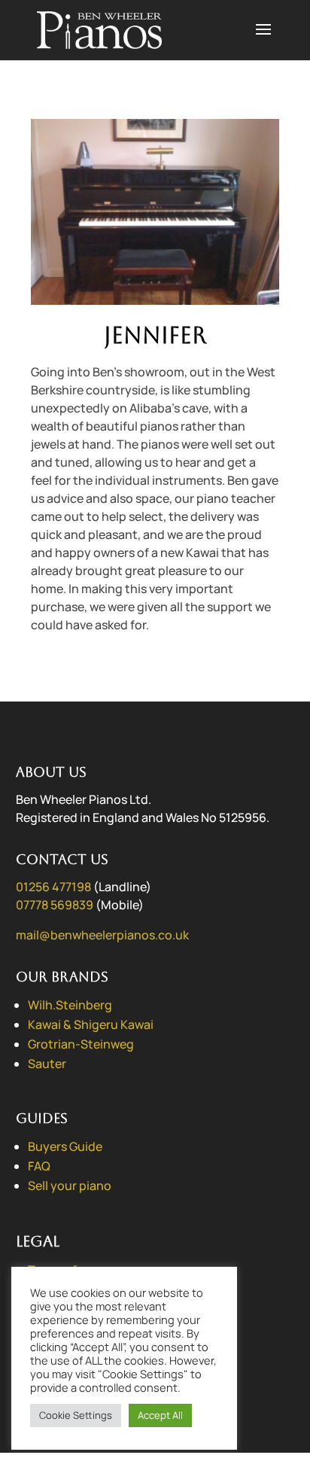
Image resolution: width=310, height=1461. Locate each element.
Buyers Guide (65, 1146)
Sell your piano (69, 1185)
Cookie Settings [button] (75, 1415)
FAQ (39, 1166)
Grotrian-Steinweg (81, 1044)
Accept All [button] (160, 1415)
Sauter (47, 1063)
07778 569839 (54, 904)
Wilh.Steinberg (70, 1005)
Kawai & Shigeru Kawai (90, 1024)
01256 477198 (53, 886)
